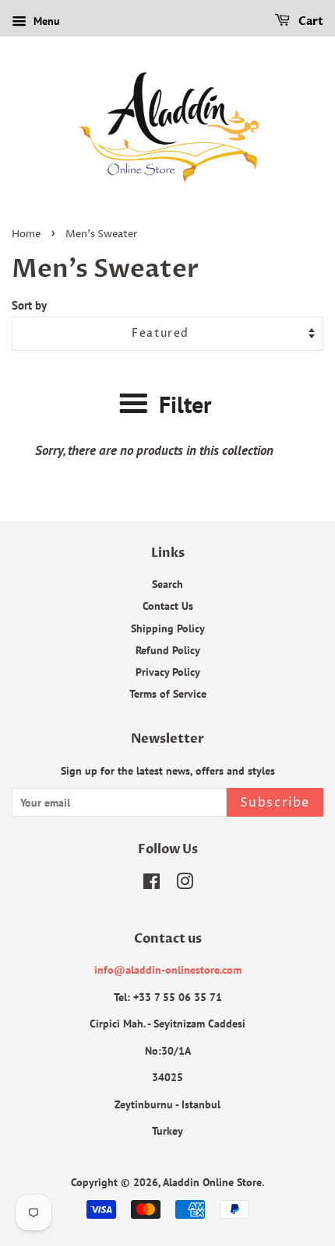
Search (167, 583)
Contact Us (168, 605)
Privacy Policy (168, 671)
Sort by (29, 305)
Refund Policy (168, 649)
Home (26, 234)
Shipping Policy (168, 628)
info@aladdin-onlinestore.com (168, 969)
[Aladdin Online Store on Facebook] (151, 884)
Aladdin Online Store (212, 1181)
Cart (309, 21)
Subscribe (275, 802)
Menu (45, 21)
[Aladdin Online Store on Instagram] (184, 884)
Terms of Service (167, 693)
